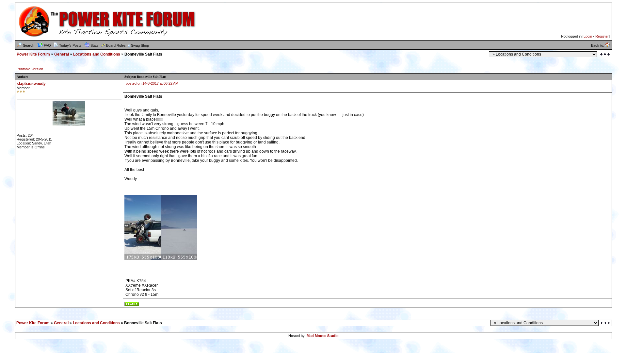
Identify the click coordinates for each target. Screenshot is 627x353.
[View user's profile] (131, 305)
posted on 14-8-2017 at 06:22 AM (152, 83)
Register (602, 36)
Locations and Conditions (96, 54)
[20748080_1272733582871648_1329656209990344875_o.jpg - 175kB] (142, 259)
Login (588, 36)
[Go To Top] (606, 323)
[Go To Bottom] (605, 54)
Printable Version (30, 69)
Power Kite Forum (33, 54)
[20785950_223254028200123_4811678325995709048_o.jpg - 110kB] (179, 259)
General (61, 54)
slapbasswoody (31, 83)
